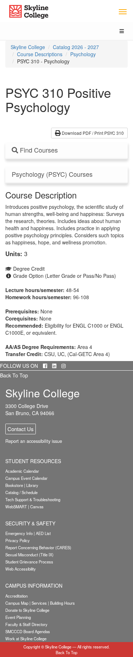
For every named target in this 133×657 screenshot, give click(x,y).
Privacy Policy (17, 540)
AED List (43, 533)
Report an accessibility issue (33, 441)
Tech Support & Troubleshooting (32, 499)
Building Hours (62, 603)
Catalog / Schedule (21, 492)
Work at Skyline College (25, 638)
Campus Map (16, 603)
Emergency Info (19, 533)
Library (32, 485)
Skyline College (28, 47)
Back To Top (14, 375)
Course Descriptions (39, 54)
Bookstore (14, 485)
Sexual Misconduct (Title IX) (29, 554)
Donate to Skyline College (27, 610)
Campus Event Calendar (26, 478)
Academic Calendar (22, 471)
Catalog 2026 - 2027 (76, 47)
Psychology (83, 54)
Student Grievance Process (29, 562)
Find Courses (38, 150)
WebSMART (16, 506)
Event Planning (18, 617)
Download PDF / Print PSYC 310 (92, 133)
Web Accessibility (20, 569)
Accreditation (16, 596)
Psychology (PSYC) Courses (52, 174)
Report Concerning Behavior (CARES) (38, 547)
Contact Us (20, 429)
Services (39, 603)
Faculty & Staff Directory (26, 624)
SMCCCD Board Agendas (27, 631)
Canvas (37, 506)
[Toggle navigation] (122, 11)
